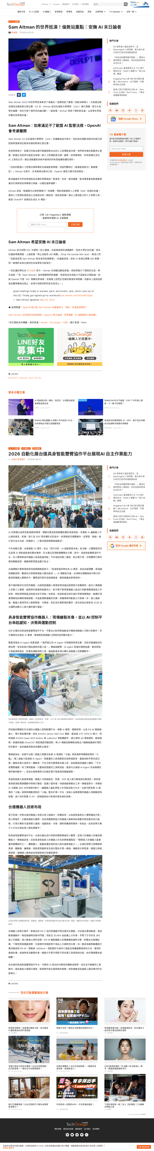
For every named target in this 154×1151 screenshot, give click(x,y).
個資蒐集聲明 (122, 160)
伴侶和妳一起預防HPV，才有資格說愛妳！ (75, 1104)
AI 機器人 (47, 12)
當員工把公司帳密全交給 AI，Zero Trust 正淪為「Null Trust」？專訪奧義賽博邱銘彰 (128, 92)
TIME (31, 270)
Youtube (56, 4)
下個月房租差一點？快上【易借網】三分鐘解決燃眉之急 (124, 1105)
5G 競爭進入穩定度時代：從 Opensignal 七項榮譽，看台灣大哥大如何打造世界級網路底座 (129, 49)
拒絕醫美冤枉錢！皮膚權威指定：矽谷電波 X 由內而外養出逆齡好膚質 (124, 1029)
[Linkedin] (77, 1134)
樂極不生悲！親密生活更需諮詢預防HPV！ (75, 1028)
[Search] (126, 4)
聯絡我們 (65, 4)
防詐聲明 (85, 4)
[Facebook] (67, 1134)
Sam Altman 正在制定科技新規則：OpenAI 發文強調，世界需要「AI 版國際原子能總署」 (53, 315)
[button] (19, 95)
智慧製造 (58, 12)
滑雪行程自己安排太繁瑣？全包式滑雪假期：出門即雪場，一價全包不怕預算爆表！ (28, 1067)
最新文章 (21, 12)
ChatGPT (14, 378)
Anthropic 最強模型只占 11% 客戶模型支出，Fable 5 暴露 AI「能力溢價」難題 (129, 71)
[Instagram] (86, 1134)
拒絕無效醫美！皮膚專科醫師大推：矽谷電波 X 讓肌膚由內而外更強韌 (28, 1029)
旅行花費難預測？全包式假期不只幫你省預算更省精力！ (28, 1105)
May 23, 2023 (47, 300)
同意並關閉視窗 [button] (144, 1147)
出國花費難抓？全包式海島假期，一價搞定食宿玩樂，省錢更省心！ (76, 1067)
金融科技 (80, 12)
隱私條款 (58, 1129)
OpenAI (24, 378)
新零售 (69, 12)
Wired (44, 322)
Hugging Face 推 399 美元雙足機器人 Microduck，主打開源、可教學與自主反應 (128, 82)
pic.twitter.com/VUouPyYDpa (77, 295)
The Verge (54, 322)
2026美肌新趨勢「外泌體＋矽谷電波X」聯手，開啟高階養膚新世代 (123, 1067)
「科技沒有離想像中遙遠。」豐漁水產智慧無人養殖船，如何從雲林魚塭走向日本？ (129, 60)
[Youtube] (72, 1134)
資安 (89, 12)
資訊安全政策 (68, 1129)
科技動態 (36, 448)
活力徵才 (75, 4)
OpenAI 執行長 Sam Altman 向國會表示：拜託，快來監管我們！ (55, 307)
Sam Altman (35, 378)
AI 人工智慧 (34, 12)
